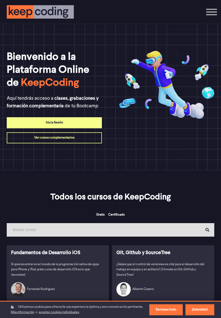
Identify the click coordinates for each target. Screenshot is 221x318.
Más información (22, 312)
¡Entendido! (200, 309)
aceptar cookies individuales (59, 312)
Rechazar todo (166, 309)
